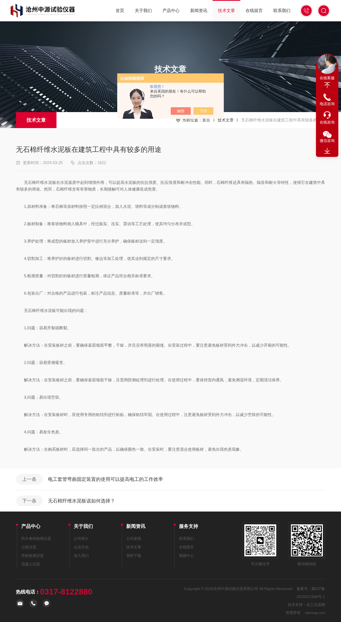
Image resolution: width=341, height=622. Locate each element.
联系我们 (281, 10)
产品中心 (171, 10)
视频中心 (186, 555)
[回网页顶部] (327, 85)
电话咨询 (327, 104)
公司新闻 (133, 538)
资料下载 (133, 555)
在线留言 (254, 10)
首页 (120, 10)
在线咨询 (327, 122)
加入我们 (81, 555)
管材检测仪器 (32, 555)
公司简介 (81, 538)
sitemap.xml (315, 613)
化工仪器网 (315, 605)
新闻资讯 (198, 10)
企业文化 (81, 547)
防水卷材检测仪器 (36, 538)
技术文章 (226, 10)
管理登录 (293, 613)
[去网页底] (327, 151)
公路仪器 (28, 547)
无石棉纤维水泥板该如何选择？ (81, 501)
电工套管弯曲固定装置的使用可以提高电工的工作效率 (105, 479)
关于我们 (143, 10)
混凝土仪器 (30, 564)
